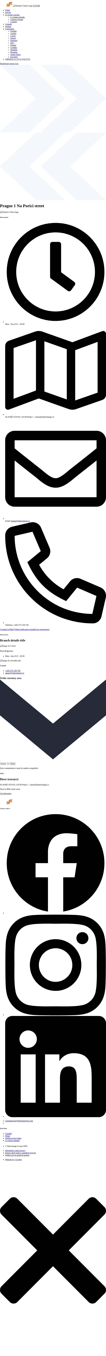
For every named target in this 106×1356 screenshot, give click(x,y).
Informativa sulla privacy (15, 1150)
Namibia (13, 50)
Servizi (8, 12)
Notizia (8, 26)
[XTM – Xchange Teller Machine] (36, 6)
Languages (9, 29)
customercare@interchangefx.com (19, 1121)
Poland (13, 45)
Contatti (8, 24)
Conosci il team (16, 19)
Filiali (7, 10)
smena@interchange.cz (20, 521)
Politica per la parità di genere (17, 1155)
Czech (13, 36)
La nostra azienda (12, 15)
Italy (12, 43)
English (13, 31)
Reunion (13, 52)
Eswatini (13, 57)
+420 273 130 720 (12, 671)
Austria (13, 33)
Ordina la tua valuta (13, 1138)
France (13, 38)
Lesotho (13, 47)
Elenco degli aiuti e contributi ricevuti (20, 1153)
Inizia (13, 764)
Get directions (5, 793)
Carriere (13, 22)
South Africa (15, 54)
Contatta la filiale (7, 629)
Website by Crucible (13, 1160)
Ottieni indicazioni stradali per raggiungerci (32, 629)
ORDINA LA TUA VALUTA (17, 59)
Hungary (14, 40)
